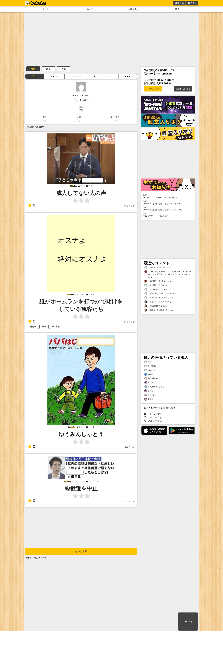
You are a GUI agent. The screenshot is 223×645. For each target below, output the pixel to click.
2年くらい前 (129, 206)
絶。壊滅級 (152, 366)
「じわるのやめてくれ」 (157, 289)
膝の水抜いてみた (155, 378)
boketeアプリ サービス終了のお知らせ (160, 196)
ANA (33, 68)
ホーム (45, 9)
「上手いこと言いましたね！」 (160, 267)
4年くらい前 (129, 501)
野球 (44, 326)
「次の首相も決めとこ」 (157, 306)
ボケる (89, 9)
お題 (63, 68)
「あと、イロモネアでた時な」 (160, 301)
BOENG (44, 558)
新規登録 (179, 3)
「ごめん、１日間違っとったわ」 (161, 310)
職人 (177, 9)
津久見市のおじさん (156, 386)
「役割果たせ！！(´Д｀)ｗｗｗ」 (161, 281)
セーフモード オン (152, 89)
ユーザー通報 (81, 100)
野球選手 (56, 326)
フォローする (154, 417)
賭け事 (33, 326)
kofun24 (151, 370)
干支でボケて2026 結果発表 (155, 214)
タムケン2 (152, 395)
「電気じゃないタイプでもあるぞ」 (162, 293)
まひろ (150, 382)
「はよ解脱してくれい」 (157, 285)
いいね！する (154, 414)
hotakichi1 (152, 374)
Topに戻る (188, 622)
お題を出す (133, 9)
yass (150, 362)
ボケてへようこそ (183, 89)
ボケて (28, 558)
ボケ (48, 68)
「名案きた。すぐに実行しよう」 (161, 297)
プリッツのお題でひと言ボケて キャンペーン (163, 208)
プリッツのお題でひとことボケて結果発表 (162, 202)
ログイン (192, 3)
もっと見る (81, 551)
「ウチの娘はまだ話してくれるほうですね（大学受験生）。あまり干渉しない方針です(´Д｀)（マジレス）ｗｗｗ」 (169, 274)
